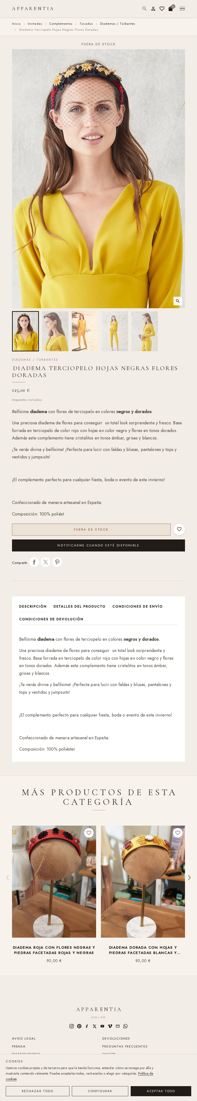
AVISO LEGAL (24, 1038)
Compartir (34, 562)
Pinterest (57, 562)
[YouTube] (102, 1026)
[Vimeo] (110, 1026)
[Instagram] (71, 1026)
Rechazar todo (37, 1091)
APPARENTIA (33, 8)
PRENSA (19, 1046)
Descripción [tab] (33, 606)
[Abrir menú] (182, 9)
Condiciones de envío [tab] (137, 606)
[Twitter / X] (94, 1026)
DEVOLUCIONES (116, 1038)
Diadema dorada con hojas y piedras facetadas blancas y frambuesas (143, 950)
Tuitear (45, 562)
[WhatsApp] (125, 1026)
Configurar (100, 1091)
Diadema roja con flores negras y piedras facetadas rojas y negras (54, 950)
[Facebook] (87, 1026)
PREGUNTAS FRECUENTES (125, 1046)
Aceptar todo (161, 1091)
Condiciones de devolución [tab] (51, 619)
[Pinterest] (79, 1026)
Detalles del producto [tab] (80, 606)
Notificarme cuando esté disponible (98, 545)
